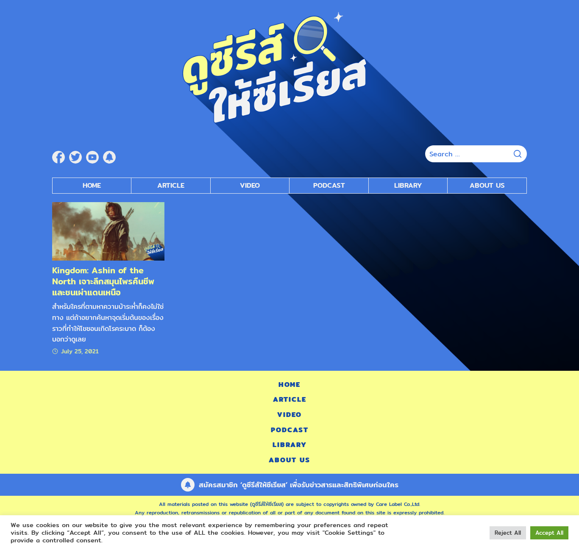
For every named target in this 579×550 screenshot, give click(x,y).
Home (92, 185)
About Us (487, 185)
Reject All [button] (508, 532)
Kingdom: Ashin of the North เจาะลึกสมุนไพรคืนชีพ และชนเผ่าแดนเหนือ (103, 281)
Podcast (329, 185)
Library (408, 185)
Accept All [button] (549, 532)
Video (250, 185)
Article (170, 185)
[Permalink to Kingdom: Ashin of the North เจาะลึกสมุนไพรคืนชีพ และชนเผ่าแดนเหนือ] (108, 230)
